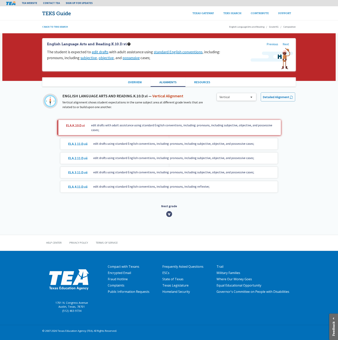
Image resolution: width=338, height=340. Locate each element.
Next (286, 44)
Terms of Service (107, 242)
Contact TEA (51, 3)
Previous (272, 44)
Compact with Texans (123, 266)
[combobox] (236, 97)
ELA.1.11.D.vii (77, 144)
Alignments (168, 82)
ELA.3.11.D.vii (77, 172)
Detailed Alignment (276, 97)
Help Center (54, 242)
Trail (220, 266)
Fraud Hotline (118, 279)
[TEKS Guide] (64, 13)
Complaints (116, 285)
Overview (135, 82)
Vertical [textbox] (224, 97)
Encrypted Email (119, 273)
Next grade (169, 206)
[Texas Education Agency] (69, 279)
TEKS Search (232, 13)
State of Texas (172, 279)
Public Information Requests (128, 291)
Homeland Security (176, 291)
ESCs (165, 273)
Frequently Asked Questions (182, 266)
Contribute (260, 13)
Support (284, 13)
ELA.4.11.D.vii (77, 186)
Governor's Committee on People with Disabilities (253, 291)
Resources (202, 82)
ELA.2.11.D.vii (77, 158)
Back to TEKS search (56, 26)
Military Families (228, 273)
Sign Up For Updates (79, 3)
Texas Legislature (175, 285)
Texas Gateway (203, 13)
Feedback (333, 328)
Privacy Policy (78, 242)
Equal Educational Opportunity (239, 285)
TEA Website (29, 3)
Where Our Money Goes (234, 279)
